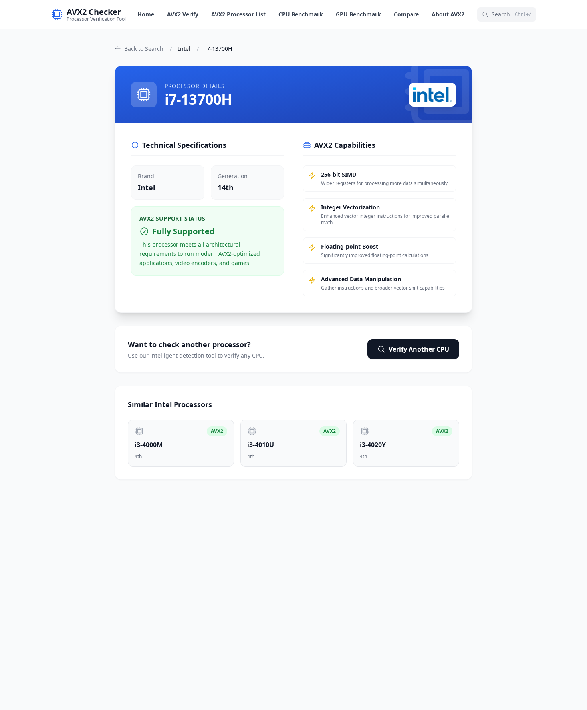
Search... (511, 14)
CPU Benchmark (300, 14)
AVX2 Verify (182, 14)
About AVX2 (448, 14)
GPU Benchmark (358, 14)
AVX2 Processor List (238, 14)
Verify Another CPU (419, 349)
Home (145, 14)
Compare (406, 14)
